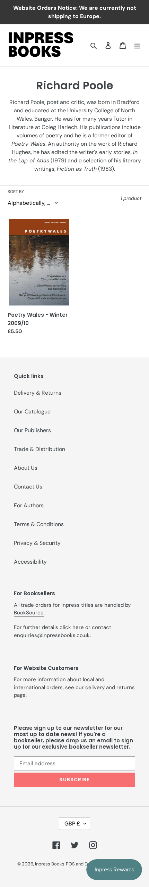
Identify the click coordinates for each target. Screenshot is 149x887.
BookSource (29, 612)
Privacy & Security (37, 543)
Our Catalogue (32, 411)
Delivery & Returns (37, 392)
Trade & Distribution (39, 449)
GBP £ (72, 823)
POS (70, 864)
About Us (25, 467)
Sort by (16, 191)
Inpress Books (49, 864)
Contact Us (28, 486)
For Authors (29, 505)
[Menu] (137, 45)
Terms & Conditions (39, 524)
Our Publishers (32, 430)
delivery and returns (110, 687)
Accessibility (30, 561)
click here (72, 627)
